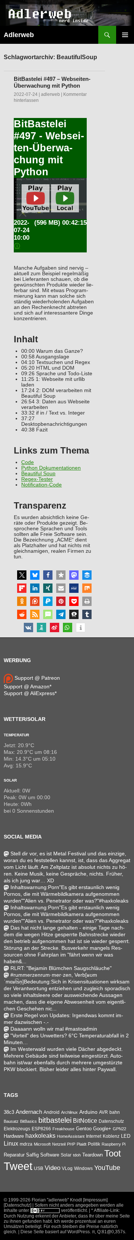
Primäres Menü (125, 35)
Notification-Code (41, 485)
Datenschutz (111, 1121)
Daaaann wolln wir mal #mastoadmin (53, 1029)
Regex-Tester (37, 479)
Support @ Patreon (36, 678)
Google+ (102, 1128)
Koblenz (111, 1136)
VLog (67, 1168)
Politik (94, 1144)
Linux (11, 1143)
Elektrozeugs (17, 1128)
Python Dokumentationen (51, 468)
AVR (103, 1112)
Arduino (88, 1112)
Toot (112, 1153)
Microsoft (42, 1144)
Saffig (32, 1155)
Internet (93, 1136)
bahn (114, 1112)
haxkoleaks (40, 1136)
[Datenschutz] (17, 1205)
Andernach (29, 1112)
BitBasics (28, 1121)
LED (125, 1136)
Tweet (18, 1166)
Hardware (14, 1136)
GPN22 (119, 1129)
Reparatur (14, 1155)
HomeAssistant (70, 1136)
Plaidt (81, 1144)
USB (38, 1168)
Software (49, 1155)
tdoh (77, 1155)
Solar (10, 780)
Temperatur (16, 735)
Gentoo (84, 1128)
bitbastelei (54, 1120)
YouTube (107, 1167)
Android (52, 1112)
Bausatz (11, 1121)
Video (52, 1167)
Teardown (92, 1155)
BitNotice (85, 1121)
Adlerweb (19, 35)
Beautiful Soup (38, 473)
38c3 (9, 1112)
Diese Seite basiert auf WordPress (55, 1231)
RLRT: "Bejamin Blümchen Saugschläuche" (61, 968)
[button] (21, 575)
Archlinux (69, 1112)
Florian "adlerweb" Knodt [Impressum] (70, 1200)
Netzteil (59, 1144)
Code (27, 462)
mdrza (26, 1144)
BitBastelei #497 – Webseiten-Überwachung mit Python (52, 82)
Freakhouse (63, 1129)
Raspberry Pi (113, 1144)
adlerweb (50, 94)
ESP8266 (41, 1128)
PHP (71, 1144)
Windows (83, 1168)
